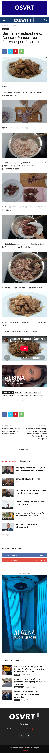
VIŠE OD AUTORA (24, 461)
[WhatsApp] (21, 51)
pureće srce (39, 398)
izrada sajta (24, 750)
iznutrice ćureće (38, 395)
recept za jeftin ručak (16, 401)
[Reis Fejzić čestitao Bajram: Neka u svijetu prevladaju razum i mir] (8, 493)
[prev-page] (3, 535)
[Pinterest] (15, 51)
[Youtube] (27, 735)
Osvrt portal (9, 46)
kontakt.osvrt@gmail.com (32, 729)
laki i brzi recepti (18, 398)
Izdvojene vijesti (7, 473)
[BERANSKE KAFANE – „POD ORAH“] (8, 482)
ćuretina (36, 392)
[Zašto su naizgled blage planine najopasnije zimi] (8, 504)
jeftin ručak (6, 398)
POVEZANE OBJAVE (9, 461)
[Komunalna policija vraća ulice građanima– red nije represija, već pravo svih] (7, 682)
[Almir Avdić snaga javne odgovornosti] (8, 527)
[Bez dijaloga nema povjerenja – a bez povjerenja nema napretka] (8, 470)
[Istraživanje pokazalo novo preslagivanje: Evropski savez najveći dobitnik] (7, 695)
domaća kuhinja (8, 395)
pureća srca (29, 398)
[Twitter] (10, 51)
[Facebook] (4, 51)
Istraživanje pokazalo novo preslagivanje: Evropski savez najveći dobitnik (27, 694)
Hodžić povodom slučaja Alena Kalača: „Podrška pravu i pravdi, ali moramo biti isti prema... (29, 669)
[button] (4, 20)
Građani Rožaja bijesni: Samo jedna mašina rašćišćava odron (11, 431)
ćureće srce (28, 392)
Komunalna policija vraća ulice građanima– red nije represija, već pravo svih (29, 682)
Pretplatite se (40, 560)
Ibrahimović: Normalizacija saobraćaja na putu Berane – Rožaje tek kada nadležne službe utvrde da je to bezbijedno (36, 434)
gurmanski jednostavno (23, 395)
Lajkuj (42, 555)
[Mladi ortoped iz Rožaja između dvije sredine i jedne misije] (8, 516)
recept (5, 401)
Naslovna (5, 25)
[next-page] (7, 535)
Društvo (5, 485)
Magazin (14, 25)
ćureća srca (18, 392)
